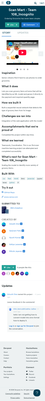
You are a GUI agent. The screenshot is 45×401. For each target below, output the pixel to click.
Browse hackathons (32, 352)
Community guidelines (12, 394)
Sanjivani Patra (15, 230)
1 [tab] (17, 69)
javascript (31, 179)
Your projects (8, 371)
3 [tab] (24, 69)
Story (6, 32)
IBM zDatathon (16, 208)
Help (5, 361)
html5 (16, 179)
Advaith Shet (14, 224)
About (6, 352)
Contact (6, 358)
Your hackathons (9, 374)
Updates (22, 32)
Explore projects (31, 355)
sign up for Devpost (25, 326)
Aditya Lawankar (16, 244)
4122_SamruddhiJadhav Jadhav (24, 309)
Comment (32, 25)
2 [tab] (21, 69)
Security (26, 394)
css (4, 179)
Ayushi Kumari (15, 237)
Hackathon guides (32, 361)
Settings (6, 377)
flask (9, 179)
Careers (6, 355)
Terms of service (29, 398)
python (12, 182)
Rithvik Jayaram (15, 251)
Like (13, 25)
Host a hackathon (32, 358)
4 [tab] (28, 69)
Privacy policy (15, 398)
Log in (42, 3)
